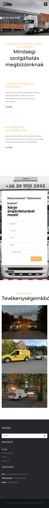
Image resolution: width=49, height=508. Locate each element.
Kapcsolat (5, 461)
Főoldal (4, 449)
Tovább (8, 107)
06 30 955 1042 (11, 18)
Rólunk (4, 457)
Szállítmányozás (8, 453)
